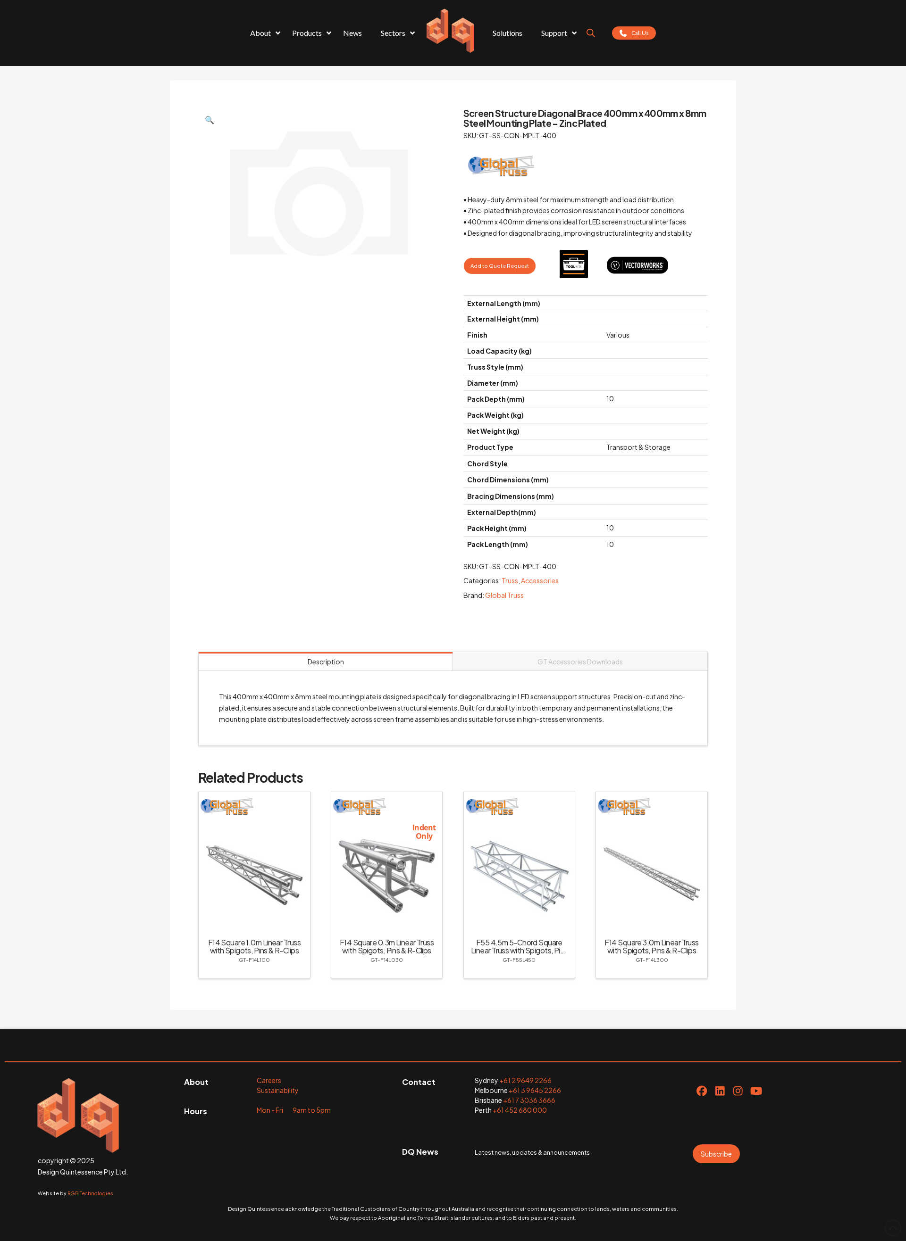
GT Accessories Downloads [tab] (580, 661)
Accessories (540, 580)
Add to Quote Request (499, 265)
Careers (269, 1080)
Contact (419, 1082)
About (196, 1082)
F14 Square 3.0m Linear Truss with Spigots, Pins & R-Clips (651, 946)
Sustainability (278, 1090)
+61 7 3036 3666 (529, 1100)
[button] (209, 119)
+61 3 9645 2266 (535, 1090)
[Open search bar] (591, 33)
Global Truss (504, 595)
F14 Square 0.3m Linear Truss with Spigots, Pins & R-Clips (387, 946)
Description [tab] (326, 661)
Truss (510, 580)
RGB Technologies (90, 1193)
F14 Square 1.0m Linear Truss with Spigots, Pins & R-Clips (254, 946)
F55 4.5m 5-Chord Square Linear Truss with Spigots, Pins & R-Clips (519, 950)
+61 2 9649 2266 (525, 1080)
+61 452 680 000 (520, 1110)
